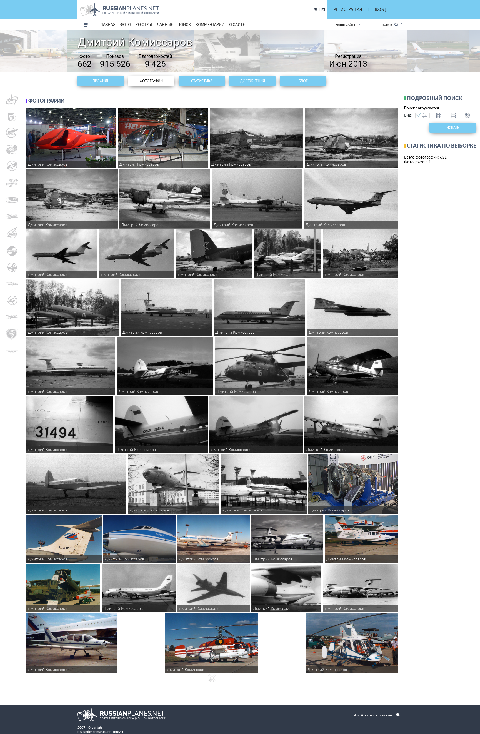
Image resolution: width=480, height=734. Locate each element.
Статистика (201, 81)
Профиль (100, 81)
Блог (303, 81)
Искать (452, 128)
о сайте (237, 24)
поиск (184, 24)
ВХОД (380, 9)
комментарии (210, 24)
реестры (144, 24)
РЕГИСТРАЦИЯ (348, 9)
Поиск (388, 24)
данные (165, 24)
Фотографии (151, 81)
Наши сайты (346, 24)
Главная (107, 24)
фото (125, 24)
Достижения (252, 81)
